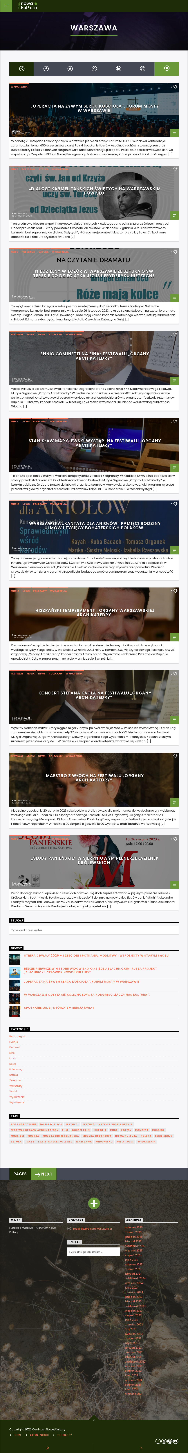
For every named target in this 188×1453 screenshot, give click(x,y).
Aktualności (39, 1435)
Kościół (158, 1130)
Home (18, 1435)
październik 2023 (135, 1306)
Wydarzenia (19, 86)
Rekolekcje (163, 1136)
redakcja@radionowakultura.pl (92, 1229)
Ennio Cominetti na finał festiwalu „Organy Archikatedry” (94, 356)
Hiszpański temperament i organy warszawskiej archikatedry (95, 612)
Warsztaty (15, 1086)
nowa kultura (126, 1136)
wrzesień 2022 (133, 1366)
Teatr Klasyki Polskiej (55, 1141)
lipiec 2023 (131, 1320)
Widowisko (104, 1141)
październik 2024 (135, 1278)
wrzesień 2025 (133, 1250)
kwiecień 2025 (133, 1264)
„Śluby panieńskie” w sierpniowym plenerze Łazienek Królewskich (95, 860)
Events (13, 1042)
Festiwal (17, 334)
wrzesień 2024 (134, 1283)
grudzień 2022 (133, 1352)
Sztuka (44, 169)
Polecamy (28, 169)
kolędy (126, 1130)
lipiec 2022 (131, 1375)
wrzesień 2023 (133, 1311)
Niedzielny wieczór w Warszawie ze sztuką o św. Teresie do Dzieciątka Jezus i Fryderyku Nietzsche (94, 273)
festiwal (72, 1124)
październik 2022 (135, 1361)
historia (100, 1130)
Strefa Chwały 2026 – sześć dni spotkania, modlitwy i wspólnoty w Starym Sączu (96, 955)
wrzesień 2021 (133, 1380)
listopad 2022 (133, 1357)
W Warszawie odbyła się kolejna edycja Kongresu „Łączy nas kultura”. (87, 994)
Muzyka (33, 1136)
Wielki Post (125, 1141)
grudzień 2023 (133, 1297)
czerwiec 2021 (133, 1394)
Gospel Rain (81, 1130)
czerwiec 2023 (134, 1324)
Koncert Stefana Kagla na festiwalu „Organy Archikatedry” (94, 695)
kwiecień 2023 (133, 1334)
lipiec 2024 (131, 1287)
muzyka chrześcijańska (61, 1136)
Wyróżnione (16, 1102)
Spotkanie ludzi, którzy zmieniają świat (59, 1007)
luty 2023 (130, 1343)
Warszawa (84, 1141)
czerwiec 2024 (134, 1292)
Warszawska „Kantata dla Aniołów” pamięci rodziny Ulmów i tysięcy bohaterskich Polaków (95, 525)
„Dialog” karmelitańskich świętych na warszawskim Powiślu (95, 191)
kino (113, 1130)
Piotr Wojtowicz (21, 213)
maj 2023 (130, 1329)
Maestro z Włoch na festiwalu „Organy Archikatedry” (95, 778)
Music (31, 334)
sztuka (16, 1141)
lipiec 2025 (131, 1260)
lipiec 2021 (131, 1389)
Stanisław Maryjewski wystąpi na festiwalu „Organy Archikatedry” (95, 443)
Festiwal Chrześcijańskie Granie (107, 1124)
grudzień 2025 (133, 1237)
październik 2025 (135, 1246)
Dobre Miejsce (51, 1124)
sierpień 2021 (133, 1385)
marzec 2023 (133, 1338)
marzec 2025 (133, 1269)
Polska (146, 1136)
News (14, 169)
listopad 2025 (133, 1241)
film (65, 1130)
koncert (141, 1130)
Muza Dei (17, 1136)
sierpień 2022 (133, 1371)
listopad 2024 (133, 1274)
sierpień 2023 (133, 1315)
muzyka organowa (97, 1136)
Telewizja (15, 1080)
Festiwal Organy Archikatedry (34, 1130)
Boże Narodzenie (23, 1124)
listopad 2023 (133, 1301)
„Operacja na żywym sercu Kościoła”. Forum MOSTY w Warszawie (95, 108)
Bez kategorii (17, 1036)
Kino (12, 1053)
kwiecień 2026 (134, 1227)
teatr (29, 1141)
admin (16, 131)
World (13, 1091)
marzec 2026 (133, 1232)
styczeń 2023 (133, 1347)
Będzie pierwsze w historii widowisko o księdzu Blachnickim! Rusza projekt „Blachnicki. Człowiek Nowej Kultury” (90, 970)
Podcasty (64, 1435)
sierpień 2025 (133, 1255)
